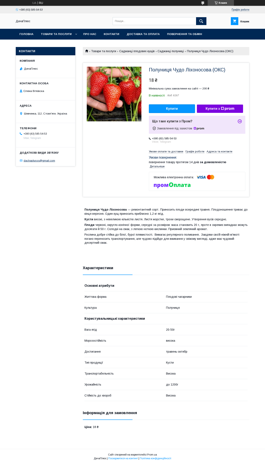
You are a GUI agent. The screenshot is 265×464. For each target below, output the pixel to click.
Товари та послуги (56, 34)
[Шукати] (201, 21)
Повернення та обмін (184, 34)
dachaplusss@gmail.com (39, 160)
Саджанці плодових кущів (137, 51)
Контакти (111, 34)
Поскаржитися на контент (123, 458)
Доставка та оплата (143, 34)
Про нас (89, 34)
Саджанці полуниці (171, 51)
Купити (172, 108)
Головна (26, 34)
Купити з (213, 108)
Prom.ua (152, 454)
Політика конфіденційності (155, 458)
